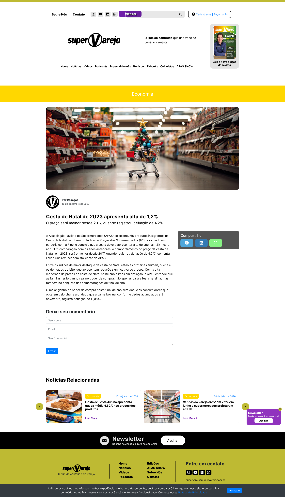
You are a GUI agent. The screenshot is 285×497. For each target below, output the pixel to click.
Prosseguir (234, 490)
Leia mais (91, 418)
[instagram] (93, 14)
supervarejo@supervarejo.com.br (205, 480)
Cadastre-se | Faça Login (211, 14)
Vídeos (88, 66)
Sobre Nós (59, 14)
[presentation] (39, 406)
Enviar (52, 351)
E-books (152, 66)
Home (64, 66)
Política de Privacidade (192, 492)
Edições (153, 463)
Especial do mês (120, 66)
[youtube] (100, 14)
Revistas (139, 66)
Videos (124, 472)
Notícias (76, 66)
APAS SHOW (184, 66)
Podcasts (101, 66)
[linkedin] (108, 14)
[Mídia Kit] (122, 14)
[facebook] (187, 243)
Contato (79, 14)
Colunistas (167, 66)
